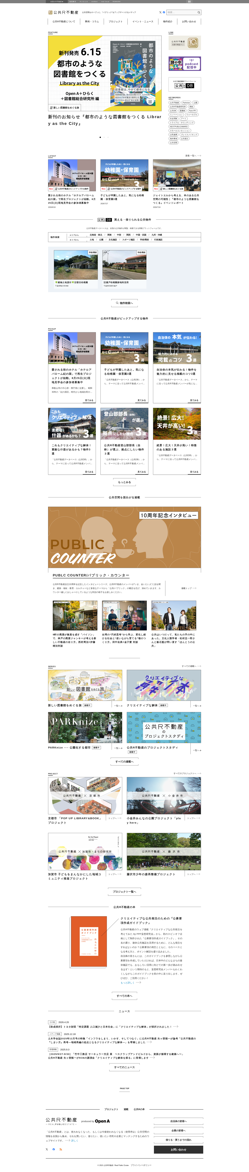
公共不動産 (174, 103)
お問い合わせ (189, 21)
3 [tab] (108, 137)
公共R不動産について (64, 21)
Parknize (186, 103)
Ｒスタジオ (84, 1)
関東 (110, 235)
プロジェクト (116, 21)
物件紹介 (167, 21)
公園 (195, 103)
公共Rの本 (139, 1109)
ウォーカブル (191, 114)
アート (183, 119)
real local (105, 1)
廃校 (191, 107)
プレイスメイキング (189, 135)
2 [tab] (104, 137)
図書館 (182, 111)
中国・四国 (141, 235)
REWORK (117, 1)
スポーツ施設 (128, 240)
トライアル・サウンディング (181, 123)
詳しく (74, 1140)
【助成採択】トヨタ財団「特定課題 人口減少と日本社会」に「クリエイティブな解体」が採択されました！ (110, 1026)
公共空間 (173, 143)
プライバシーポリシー (141, 1165)
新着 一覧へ (190, 156)
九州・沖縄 (157, 235)
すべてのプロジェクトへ (185, 773)
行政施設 (158, 240)
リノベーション (176, 114)
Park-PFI (192, 111)
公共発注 (184, 139)
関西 (128, 235)
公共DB (173, 111)
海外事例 (173, 139)
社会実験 (173, 119)
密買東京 (73, 1)
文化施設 (113, 240)
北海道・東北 (96, 235)
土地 (92, 240)
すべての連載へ (189, 666)
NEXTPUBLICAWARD (179, 127)
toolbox (94, 1)
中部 (119, 235)
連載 (126, 1109)
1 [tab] (100, 137)
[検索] (196, 12)
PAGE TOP (124, 1088)
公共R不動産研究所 (178, 107)
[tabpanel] (105, 82)
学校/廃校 (144, 240)
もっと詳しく (128, 982)
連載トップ (186, 588)
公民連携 (173, 135)
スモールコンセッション (180, 131)
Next (160, 86)
